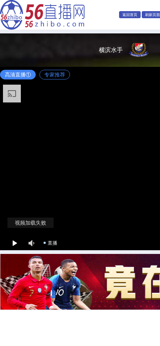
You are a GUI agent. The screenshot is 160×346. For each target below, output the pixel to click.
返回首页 (129, 15)
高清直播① (18, 75)
